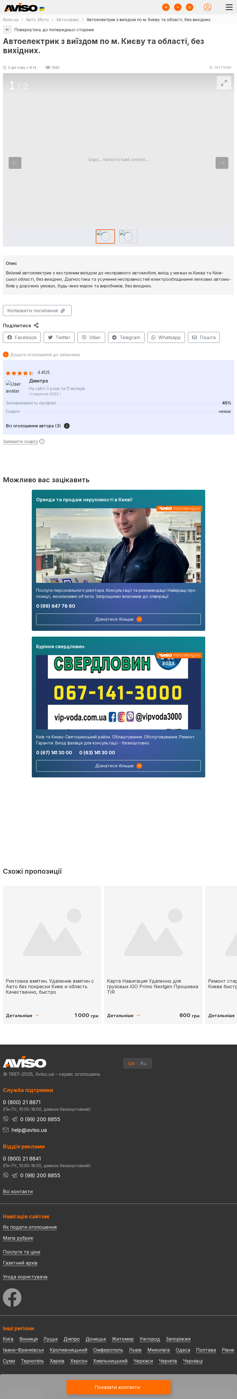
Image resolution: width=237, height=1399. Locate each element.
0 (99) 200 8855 (40, 1119)
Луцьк (50, 1339)
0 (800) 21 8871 (21, 1102)
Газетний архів (20, 1263)
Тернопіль (32, 1361)
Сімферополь (108, 1350)
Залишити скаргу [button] (20, 441)
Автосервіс (67, 20)
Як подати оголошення (30, 1227)
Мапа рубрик (18, 1238)
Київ (8, 1339)
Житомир (123, 1339)
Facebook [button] (26, 337)
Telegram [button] (130, 337)
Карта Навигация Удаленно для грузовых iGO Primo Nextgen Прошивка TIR (152, 986)
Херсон (78, 1361)
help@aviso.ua (29, 1130)
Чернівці (193, 1361)
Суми (9, 1361)
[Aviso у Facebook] (118, 1295)
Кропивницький (68, 1350)
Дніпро (72, 1339)
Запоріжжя (178, 1339)
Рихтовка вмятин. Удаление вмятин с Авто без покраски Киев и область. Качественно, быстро (50, 986)
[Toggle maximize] (224, 83)
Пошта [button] (208, 337)
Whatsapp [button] (169, 337)
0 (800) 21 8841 (22, 1159)
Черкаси (143, 1361)
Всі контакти (18, 1191)
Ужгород (150, 1339)
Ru (143, 1063)
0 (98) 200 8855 (40, 1175)
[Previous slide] (15, 163)
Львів (135, 1350)
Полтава (206, 1350)
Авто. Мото (37, 20)
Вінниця (28, 1339)
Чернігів (168, 1361)
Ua (131, 1063)
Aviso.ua (10, 20)
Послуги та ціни (21, 1251)
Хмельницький (110, 1361)
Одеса (183, 1350)
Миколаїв (158, 1350)
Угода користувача (25, 1276)
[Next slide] (222, 163)
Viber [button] (95, 337)
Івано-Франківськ (23, 1350)
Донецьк (96, 1339)
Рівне (228, 1350)
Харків (57, 1361)
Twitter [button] (63, 337)
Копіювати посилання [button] (32, 310)
